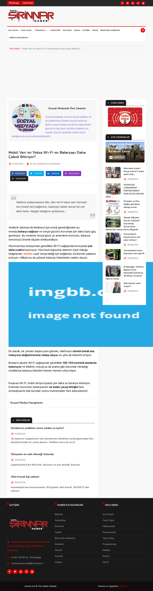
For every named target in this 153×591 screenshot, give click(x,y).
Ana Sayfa (13, 30)
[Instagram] (138, 3)
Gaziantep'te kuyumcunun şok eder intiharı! (132, 237)
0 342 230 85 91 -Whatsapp (26, 557)
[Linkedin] (133, 3)
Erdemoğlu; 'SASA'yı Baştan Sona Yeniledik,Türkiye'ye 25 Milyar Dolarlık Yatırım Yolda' (125, 272)
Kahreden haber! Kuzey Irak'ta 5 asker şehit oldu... (134, 171)
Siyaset (59, 556)
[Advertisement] (76, 74)
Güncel (58, 550)
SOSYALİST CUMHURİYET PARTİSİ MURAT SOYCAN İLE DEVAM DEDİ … (125, 190)
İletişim (86, 30)
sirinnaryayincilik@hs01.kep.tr (27, 563)
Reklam (59, 514)
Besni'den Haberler (110, 30)
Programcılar (110, 544)
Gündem (59, 544)
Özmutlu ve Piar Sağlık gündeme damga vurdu (132, 204)
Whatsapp (14, 2)
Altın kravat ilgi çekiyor (25, 476)
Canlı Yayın (26, 30)
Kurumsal (40, 30)
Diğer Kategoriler (18, 37)
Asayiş (58, 562)
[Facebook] (122, 3)
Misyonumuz (109, 532)
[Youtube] (143, 3)
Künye (95, 30)
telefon (28, 253)
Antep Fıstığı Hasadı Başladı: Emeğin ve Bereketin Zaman (121, 147)
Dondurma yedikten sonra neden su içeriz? (37, 428)
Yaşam (77, 30)
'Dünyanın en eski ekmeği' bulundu (32, 454)
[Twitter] (128, 3)
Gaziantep (55, 30)
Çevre (106, 562)
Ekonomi (67, 30)
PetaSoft (122, 586)
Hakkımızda (109, 526)
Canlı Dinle (28, 2)
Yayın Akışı (108, 538)
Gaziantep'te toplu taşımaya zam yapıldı (134, 252)
